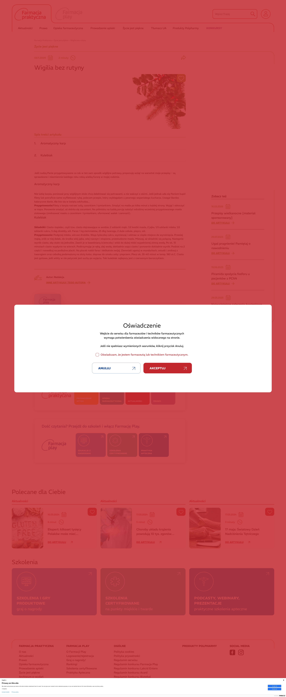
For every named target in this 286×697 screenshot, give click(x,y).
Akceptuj (157, 368)
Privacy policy (15, 692)
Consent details (5, 692)
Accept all (274, 686)
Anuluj (104, 368)
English (4, 680)
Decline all (274, 689)
